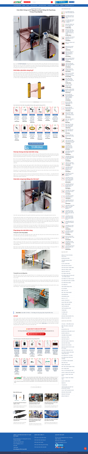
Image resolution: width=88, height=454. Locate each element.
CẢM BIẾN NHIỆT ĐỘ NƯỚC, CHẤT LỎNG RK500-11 (39, 370)
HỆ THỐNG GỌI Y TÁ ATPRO (67, 355)
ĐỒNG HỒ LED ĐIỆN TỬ (66, 318)
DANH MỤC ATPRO (65, 337)
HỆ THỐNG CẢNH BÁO (66, 273)
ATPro (24, 377)
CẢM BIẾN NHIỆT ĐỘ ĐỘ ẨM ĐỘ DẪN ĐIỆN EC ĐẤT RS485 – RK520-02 (16, 137)
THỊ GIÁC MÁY (64, 384)
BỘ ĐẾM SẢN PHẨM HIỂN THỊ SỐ (68, 331)
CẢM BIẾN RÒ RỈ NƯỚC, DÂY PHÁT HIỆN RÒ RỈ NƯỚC (32, 136)
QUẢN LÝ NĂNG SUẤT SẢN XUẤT (68, 372)
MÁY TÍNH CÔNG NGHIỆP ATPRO (68, 366)
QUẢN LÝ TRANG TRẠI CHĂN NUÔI (67, 375)
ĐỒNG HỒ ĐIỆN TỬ (65, 396)
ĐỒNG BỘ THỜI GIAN (66, 394)
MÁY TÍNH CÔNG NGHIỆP (17, 5)
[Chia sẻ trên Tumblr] (40, 387)
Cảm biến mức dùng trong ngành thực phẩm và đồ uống (51, 420)
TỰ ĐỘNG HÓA (57, 5)
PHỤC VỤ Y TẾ (71, 5)
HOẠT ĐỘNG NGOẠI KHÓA (67, 286)
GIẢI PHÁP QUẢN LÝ (50, 5)
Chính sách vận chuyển (38, 442)
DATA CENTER (67, 5)
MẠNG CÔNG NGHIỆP (66, 364)
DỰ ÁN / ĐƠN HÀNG (66, 263)
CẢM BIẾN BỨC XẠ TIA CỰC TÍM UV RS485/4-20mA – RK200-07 (32, 352)
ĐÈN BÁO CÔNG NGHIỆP (66, 392)
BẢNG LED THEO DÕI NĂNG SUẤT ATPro (67, 256)
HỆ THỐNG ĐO (64, 284)
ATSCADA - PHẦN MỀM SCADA (68, 323)
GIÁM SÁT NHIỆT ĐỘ (66, 271)
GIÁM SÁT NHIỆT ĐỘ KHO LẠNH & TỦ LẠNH (68, 347)
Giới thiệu (15, 445)
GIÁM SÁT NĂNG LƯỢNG (66, 269)
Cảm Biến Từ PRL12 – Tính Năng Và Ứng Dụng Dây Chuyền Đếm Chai (37, 312)
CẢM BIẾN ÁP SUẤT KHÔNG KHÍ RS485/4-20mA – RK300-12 (17, 118)
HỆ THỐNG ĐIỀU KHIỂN (66, 282)
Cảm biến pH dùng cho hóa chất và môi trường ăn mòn (51, 403)
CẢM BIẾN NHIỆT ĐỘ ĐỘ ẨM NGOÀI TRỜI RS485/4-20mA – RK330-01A (55, 118)
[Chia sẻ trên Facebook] (31, 387)
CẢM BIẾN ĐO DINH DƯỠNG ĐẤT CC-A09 (55, 135)
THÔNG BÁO (64, 310)
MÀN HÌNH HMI (65, 362)
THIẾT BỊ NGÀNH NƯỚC (34, 5)
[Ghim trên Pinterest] (37, 387)
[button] (72, 2)
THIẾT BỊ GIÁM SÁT (65, 306)
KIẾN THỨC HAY (65, 290)
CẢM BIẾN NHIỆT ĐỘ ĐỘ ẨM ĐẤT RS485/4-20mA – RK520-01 (17, 370)
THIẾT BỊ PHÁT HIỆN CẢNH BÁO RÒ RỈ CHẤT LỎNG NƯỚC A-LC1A (39, 136)
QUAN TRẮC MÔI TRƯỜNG (42, 5)
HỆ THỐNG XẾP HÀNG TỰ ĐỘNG (68, 280)
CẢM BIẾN (23, 5)
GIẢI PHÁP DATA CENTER (66, 265)
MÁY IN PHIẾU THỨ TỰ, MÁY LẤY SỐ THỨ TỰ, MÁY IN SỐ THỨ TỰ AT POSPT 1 (16, 352)
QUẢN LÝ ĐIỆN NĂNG (66, 381)
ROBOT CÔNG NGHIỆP (66, 304)
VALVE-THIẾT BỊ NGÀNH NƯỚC (68, 390)
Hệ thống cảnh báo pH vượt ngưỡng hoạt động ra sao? (34, 403)
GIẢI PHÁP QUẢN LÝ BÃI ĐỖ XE (68, 341)
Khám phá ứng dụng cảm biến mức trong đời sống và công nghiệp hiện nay (35, 420)
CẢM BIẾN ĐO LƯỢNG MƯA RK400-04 (24, 135)
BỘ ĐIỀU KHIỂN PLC (65, 333)
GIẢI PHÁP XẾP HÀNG (66, 342)
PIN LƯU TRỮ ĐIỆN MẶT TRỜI (67, 370)
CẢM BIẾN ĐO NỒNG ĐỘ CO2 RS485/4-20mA (47, 369)
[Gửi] (52, 2)
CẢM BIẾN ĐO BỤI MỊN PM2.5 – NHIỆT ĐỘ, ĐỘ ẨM (32, 369)
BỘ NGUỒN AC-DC (65, 329)
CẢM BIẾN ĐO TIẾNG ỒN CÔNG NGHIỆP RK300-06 (39, 118)
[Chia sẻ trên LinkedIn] (39, 387)
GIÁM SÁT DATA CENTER (66, 344)
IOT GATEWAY (64, 288)
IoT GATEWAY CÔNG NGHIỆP (67, 360)
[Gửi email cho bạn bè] (35, 387)
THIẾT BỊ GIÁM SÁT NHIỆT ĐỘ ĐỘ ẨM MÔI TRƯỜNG (67, 387)
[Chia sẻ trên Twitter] (33, 387)
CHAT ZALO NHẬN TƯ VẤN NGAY (37, 333)
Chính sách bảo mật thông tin (40, 439)
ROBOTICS (61, 5)
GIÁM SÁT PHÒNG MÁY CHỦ (67, 350)
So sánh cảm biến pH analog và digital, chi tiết (19, 403)
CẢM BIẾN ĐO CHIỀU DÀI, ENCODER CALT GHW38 (47, 118)
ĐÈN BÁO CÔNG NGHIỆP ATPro (68, 316)
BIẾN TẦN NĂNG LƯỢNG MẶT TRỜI (67, 326)
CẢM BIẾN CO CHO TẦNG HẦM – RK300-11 (24, 369)
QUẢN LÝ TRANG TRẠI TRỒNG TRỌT (67, 378)
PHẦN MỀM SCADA (65, 296)
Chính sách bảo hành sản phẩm (40, 447)
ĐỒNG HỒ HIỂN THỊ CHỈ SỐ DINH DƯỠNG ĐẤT (47, 136)
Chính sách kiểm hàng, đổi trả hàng (41, 444)
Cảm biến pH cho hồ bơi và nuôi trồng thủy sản (19, 420)
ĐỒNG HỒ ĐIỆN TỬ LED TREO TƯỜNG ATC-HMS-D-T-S (55, 352)
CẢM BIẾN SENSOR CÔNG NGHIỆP (36, 8)
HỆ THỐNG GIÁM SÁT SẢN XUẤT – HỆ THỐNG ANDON (68, 276)
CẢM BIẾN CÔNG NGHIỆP (67, 335)
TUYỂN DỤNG (64, 314)
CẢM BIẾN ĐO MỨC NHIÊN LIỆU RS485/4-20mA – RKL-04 (47, 352)
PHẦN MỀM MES (65, 294)
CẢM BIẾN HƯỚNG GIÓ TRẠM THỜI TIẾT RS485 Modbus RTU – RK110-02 (32, 119)
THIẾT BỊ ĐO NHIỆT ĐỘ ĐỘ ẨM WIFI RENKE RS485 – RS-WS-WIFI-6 (24, 118)
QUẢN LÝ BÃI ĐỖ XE (65, 300)
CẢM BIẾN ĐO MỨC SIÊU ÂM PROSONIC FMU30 (55, 369)
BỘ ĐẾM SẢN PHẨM (65, 258)
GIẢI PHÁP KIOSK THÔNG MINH (68, 267)
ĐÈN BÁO (28, 5)
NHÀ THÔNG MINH (65, 368)
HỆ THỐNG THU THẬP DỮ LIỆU (68, 278)
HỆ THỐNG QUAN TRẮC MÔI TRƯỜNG (67, 358)
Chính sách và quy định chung (40, 437)
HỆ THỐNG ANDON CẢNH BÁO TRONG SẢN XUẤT (68, 353)
